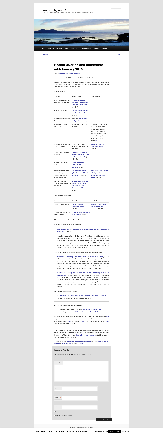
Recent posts (74, 48)
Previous (45, 54)
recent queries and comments (75, 341)
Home (43, 48)
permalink (82, 343)
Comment (58, 362)
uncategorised (87, 341)
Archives (96, 48)
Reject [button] (118, 431)
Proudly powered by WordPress (85, 427)
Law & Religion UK (54, 10)
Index (66, 48)
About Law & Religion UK (55, 48)
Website (57, 407)
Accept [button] (111, 431)
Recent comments (86, 48)
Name (58, 388)
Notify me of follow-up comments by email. (67, 412)
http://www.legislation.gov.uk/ (92, 309)
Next (119, 54)
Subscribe (104, 48)
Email (58, 397)
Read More (125, 431)
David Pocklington (75, 73)
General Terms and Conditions (86, 335)
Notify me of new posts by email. (64, 415)
